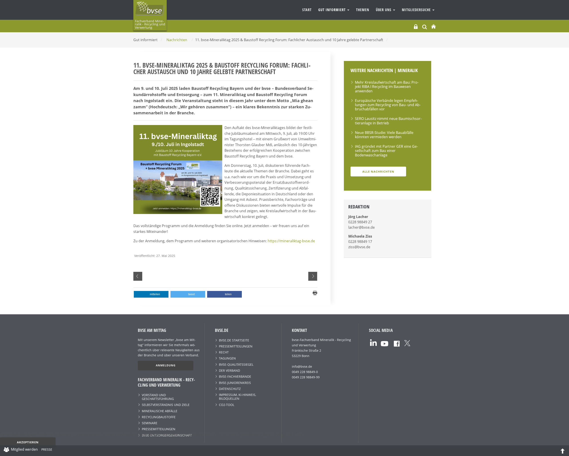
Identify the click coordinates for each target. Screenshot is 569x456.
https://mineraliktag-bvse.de (291, 240)
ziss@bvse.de (359, 246)
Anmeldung (166, 365)
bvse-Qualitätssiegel (236, 364)
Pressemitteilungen (158, 429)
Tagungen (227, 358)
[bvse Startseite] (433, 26)
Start (307, 9)
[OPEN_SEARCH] (424, 26)
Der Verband (229, 370)
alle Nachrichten (378, 171)
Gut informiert (332, 9)
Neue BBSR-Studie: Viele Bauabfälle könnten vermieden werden (384, 134)
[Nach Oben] (562, 450)
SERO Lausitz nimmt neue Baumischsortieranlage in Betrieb (388, 120)
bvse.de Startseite (234, 340)
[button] (151, 294)
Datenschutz (230, 389)
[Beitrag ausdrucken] (315, 292)
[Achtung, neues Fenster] (373, 342)
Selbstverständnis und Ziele (166, 405)
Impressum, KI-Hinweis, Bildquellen (237, 397)
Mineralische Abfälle (159, 411)
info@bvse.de (302, 366)
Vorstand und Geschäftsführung (158, 397)
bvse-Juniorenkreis (235, 383)
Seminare (149, 423)
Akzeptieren (28, 442)
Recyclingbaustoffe (159, 417)
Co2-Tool (226, 405)
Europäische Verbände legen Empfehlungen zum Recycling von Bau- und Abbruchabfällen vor (388, 104)
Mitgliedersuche (417, 9)
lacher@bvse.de (361, 227)
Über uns (384, 9)
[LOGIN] (415, 26)
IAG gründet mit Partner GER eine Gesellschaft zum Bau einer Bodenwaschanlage (386, 150)
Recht (224, 352)
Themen (362, 9)
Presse (46, 450)
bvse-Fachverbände (235, 376)
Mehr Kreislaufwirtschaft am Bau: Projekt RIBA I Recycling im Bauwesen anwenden (387, 86)
